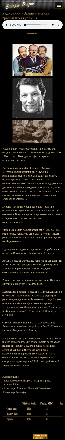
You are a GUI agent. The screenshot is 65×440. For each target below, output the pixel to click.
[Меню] (59, 5)
